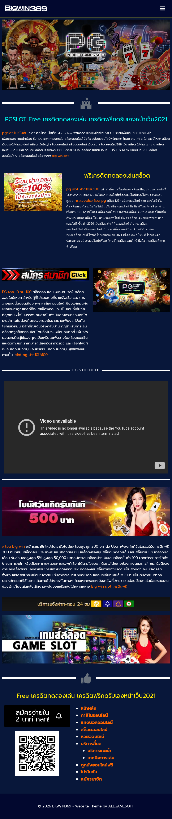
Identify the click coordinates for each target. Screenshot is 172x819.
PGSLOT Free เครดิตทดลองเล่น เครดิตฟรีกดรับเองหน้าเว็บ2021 (86, 119)
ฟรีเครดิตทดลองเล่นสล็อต (117, 175)
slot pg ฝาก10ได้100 (32, 354)
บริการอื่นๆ (91, 743)
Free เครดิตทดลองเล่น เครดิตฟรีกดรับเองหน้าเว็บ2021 (86, 695)
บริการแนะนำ (99, 750)
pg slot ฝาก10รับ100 (83, 189)
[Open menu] (162, 8)
